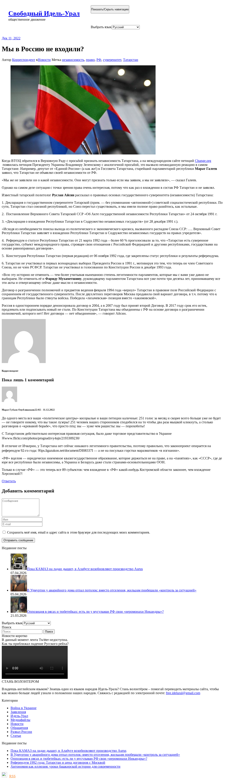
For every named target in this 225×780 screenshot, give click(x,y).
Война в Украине (23, 708)
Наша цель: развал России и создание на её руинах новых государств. (92, 32)
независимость (73, 60)
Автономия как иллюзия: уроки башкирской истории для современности (65, 766)
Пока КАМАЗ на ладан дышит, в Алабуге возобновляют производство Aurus (68, 750)
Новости (44, 60)
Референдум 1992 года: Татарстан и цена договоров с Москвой (58, 762)
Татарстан (130, 60)
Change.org (203, 161)
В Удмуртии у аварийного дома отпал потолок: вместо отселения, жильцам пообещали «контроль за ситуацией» (95, 754)
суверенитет (112, 60)
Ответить (9, 481)
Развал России (21, 732)
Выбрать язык (101, 27)
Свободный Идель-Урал (44, 13)
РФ (98, 60)
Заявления (18, 712)
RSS (12, 776)
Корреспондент (23, 60)
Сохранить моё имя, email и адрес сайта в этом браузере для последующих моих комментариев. (78, 532)
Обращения (19, 728)
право (90, 60)
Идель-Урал (19, 716)
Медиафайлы (20, 720)
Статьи (16, 736)
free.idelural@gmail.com (183, 693)
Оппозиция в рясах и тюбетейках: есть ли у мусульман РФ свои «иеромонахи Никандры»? (79, 758)
